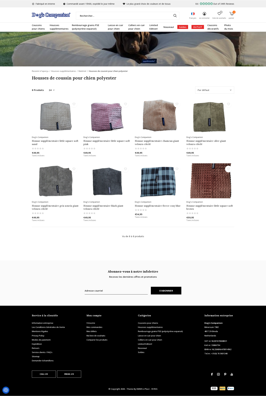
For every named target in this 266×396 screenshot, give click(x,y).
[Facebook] (212, 374)
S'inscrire (91, 323)
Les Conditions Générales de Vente (48, 327)
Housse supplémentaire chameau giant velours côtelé (157, 142)
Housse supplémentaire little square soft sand (55, 142)
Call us (44, 374)
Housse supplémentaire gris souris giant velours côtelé (55, 207)
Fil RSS (154, 389)
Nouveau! (168, 27)
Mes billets (92, 331)
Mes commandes (94, 327)
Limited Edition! (153, 27)
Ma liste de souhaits (96, 335)
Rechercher (175, 16)
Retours (35, 348)
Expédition (37, 344)
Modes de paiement (41, 339)
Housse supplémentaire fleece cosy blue (158, 205)
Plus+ (147, 389)
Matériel (82, 71)
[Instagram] (218, 374)
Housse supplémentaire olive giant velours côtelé (206, 142)
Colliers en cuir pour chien (136, 27)
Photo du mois (228, 27)
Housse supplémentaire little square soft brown (209, 207)
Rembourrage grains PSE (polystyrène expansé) (85, 27)
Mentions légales (40, 331)
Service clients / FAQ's (42, 352)
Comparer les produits (97, 339)
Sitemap (36, 356)
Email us (69, 374)
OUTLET (197, 27)
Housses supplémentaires (59, 27)
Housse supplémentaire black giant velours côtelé (103, 207)
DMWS (140, 389)
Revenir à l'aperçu (40, 71)
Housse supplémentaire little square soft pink (106, 142)
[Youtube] (232, 374)
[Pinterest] (225, 374)
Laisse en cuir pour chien (115, 27)
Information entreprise (42, 323)
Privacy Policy (38, 335)
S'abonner (166, 290)
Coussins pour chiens (38, 27)
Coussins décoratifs (213, 27)
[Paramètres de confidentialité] (5, 390)
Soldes (182, 27)
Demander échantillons (43, 360)
